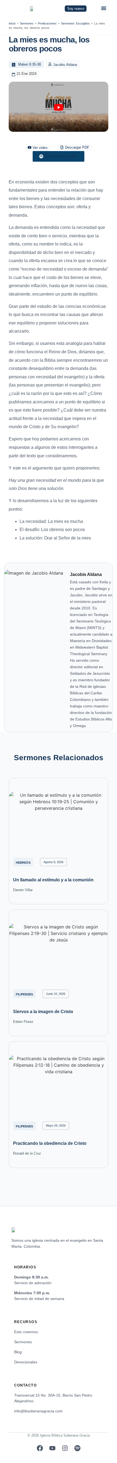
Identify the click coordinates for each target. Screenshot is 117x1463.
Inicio (12, 23)
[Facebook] (39, 1448)
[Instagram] (65, 1448)
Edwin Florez (23, 1022)
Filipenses (24, 994)
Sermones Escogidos (75, 23)
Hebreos (23, 862)
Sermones (26, 23)
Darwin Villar (23, 890)
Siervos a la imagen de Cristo (43, 1011)
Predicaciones (47, 23)
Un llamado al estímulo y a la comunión (53, 880)
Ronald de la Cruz (27, 1153)
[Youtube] (52, 1448)
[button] (104, 8)
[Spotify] (77, 1448)
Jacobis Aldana (65, 65)
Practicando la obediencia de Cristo (50, 1143)
